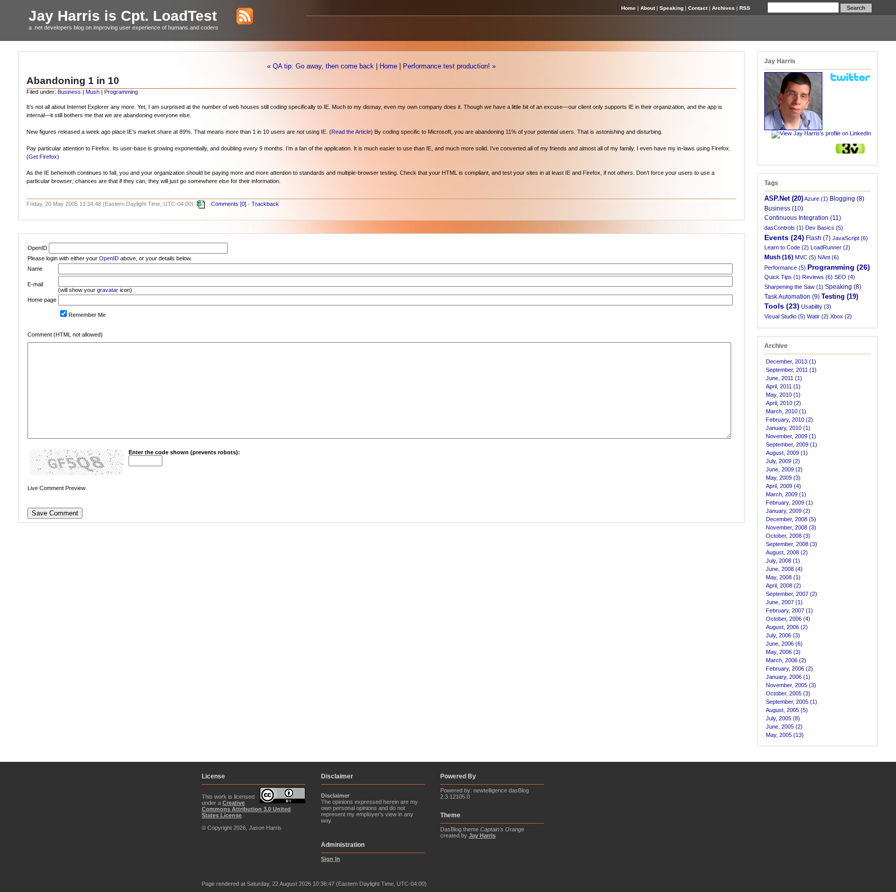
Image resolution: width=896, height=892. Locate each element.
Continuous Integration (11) (802, 217)
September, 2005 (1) (791, 702)
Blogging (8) (847, 198)
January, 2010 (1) (788, 428)
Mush (93, 92)
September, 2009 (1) (791, 444)
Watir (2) (818, 316)
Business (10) (783, 208)
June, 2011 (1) (784, 378)
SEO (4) (844, 277)
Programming (121, 92)
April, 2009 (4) (783, 486)
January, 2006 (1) (788, 677)
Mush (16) (778, 257)
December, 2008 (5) (791, 519)
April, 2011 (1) (783, 386)
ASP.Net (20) (783, 198)
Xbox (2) (841, 316)
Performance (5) (785, 267)
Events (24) (784, 237)
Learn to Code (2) (786, 247)
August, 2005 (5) (787, 710)
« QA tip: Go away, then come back (320, 66)
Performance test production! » (449, 66)
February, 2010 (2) (789, 419)
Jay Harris (482, 835)
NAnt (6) (828, 257)
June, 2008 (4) (784, 569)
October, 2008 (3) (788, 536)
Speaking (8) (843, 286)
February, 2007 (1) (789, 610)
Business (69, 92)
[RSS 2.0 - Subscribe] (237, 16)
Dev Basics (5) (824, 228)
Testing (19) (839, 296)
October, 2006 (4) (788, 619)
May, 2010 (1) (783, 395)
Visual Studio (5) (784, 316)
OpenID (109, 258)
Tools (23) (782, 306)
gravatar (107, 290)
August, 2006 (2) (787, 627)
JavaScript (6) (850, 238)
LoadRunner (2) (830, 247)
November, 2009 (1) (791, 436)
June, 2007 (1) (784, 602)
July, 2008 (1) (783, 561)
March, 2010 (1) (786, 411)
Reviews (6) (817, 277)
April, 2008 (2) (783, 585)
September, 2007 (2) (791, 594)
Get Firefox (43, 157)
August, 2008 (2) (787, 552)
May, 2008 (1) (783, 577)
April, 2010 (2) (783, 403)
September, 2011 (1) (791, 370)
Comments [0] (228, 204)
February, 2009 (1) (789, 502)
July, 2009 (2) (783, 461)
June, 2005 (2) (784, 726)
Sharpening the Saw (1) (793, 287)
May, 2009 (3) (783, 478)
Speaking (671, 8)
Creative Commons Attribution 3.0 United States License (246, 809)
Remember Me (87, 315)
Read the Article (351, 132)
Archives (723, 8)
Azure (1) (816, 199)
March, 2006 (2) (786, 660)
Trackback (265, 204)
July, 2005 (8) (783, 718)
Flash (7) (818, 237)
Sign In (330, 859)
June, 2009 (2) (784, 469)
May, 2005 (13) (785, 735)
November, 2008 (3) (791, 527)
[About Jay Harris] (793, 128)
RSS (744, 8)
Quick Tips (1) (782, 277)
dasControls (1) (784, 228)
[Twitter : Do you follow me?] (850, 80)
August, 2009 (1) (787, 453)
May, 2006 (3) (783, 652)
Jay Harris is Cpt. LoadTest (123, 16)
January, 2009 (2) (788, 511)
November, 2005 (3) (791, 685)
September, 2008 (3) (791, 544)
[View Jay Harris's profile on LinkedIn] (821, 133)
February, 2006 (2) (789, 668)
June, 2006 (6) (784, 643)
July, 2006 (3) (783, 635)
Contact (697, 8)
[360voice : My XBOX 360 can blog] (850, 151)
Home (628, 8)
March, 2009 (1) (786, 494)
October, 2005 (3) (788, 693)
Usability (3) (816, 306)
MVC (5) (805, 257)
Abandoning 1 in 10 (72, 80)
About (647, 8)
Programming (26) (838, 267)
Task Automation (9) (792, 296)
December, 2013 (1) (791, 361)
